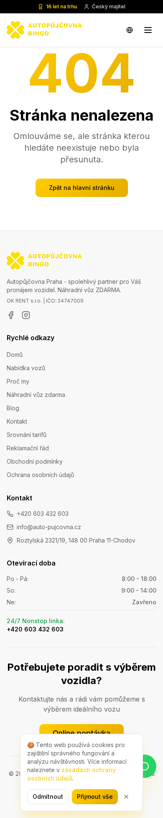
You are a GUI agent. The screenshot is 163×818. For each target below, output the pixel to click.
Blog (13, 408)
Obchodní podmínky (35, 461)
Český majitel (108, 6)
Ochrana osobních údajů (40, 474)
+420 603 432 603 (43, 513)
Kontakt (17, 421)
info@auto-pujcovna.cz (49, 526)
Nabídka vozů (26, 367)
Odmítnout (48, 796)
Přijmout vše (95, 796)
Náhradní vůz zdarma (36, 394)
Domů (15, 354)
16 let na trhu (61, 6)
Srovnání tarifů (26, 434)
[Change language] (129, 30)
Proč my (18, 381)
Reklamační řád (28, 448)
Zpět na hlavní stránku (82, 187)
